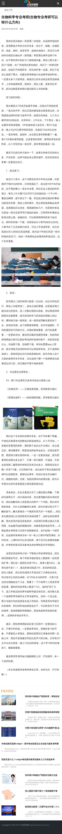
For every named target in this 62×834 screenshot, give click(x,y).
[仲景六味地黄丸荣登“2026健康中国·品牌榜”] (8, 735)
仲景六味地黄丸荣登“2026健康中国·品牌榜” (42, 729)
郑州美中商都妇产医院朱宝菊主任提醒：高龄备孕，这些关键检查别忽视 (41, 776)
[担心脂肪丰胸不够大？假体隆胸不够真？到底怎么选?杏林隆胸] (8, 798)
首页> (6, 10)
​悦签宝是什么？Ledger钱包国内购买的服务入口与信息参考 (28, 759)
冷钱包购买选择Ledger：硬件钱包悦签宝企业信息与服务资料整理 (30, 745)
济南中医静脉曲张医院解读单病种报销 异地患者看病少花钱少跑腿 (42, 713)
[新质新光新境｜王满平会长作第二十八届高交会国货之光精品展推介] (8, 814)
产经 (10, 10)
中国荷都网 (2, 10)
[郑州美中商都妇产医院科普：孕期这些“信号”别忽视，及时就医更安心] (8, 704)
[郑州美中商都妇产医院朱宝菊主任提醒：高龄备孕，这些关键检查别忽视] (8, 783)
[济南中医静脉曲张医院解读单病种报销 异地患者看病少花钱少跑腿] (8, 720)
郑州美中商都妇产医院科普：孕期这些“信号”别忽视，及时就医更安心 (42, 697)
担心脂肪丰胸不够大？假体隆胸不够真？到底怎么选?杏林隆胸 (41, 792)
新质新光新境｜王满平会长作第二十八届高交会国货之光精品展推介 (42, 808)
